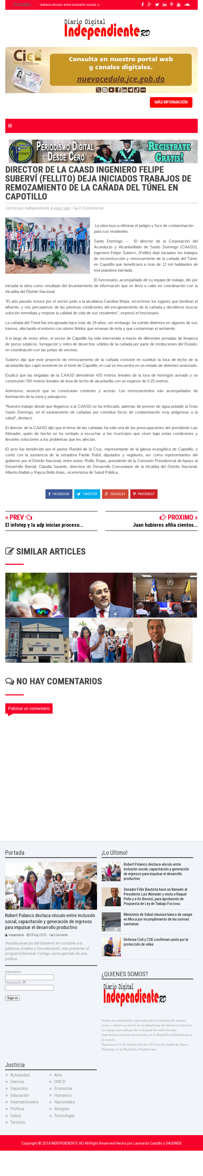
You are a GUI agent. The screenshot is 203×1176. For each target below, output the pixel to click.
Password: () (15, 982)
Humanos (63, 1095)
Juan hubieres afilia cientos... (165, 525)
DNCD (60, 1081)
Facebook (61, 494)
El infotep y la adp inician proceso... (44, 525)
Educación (19, 1095)
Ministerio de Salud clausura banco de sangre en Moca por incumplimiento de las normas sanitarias (158, 919)
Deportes (19, 1088)
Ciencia (17, 1081)
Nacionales (64, 1101)
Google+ (118, 494)
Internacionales (24, 1101)
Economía (63, 1088)
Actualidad (20, 1075)
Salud (15, 1115)
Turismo (17, 1122)
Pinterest (146, 494)
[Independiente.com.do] (135, 1006)
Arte (58, 1075)
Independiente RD (68, 1143)
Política (17, 1108)
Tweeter (89, 494)
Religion (61, 1108)
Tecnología (64, 1115)
